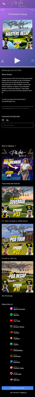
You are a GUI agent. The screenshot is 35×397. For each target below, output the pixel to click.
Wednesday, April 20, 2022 (11, 70)
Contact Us (23, 392)
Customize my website (17, 388)
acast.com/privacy (8, 108)
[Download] (2, 61)
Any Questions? (15, 392)
